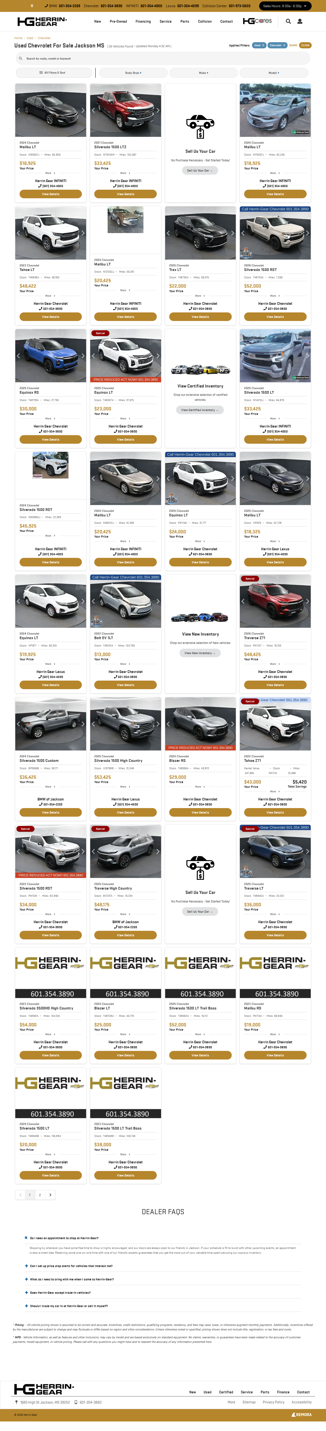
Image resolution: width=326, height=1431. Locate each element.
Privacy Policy (273, 1402)
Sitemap (249, 1402)
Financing (143, 21)
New (97, 21)
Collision (205, 21)
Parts (184, 21)
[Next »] (50, 1195)
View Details (50, 194)
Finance (283, 1392)
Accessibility (302, 1402)
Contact (226, 21)
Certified (226, 1392)
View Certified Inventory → (200, 410)
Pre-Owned (118, 21)
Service (166, 21)
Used (207, 1392)
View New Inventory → (200, 653)
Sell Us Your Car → (200, 170)
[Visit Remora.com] (301, 1416)
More (48, 172)
